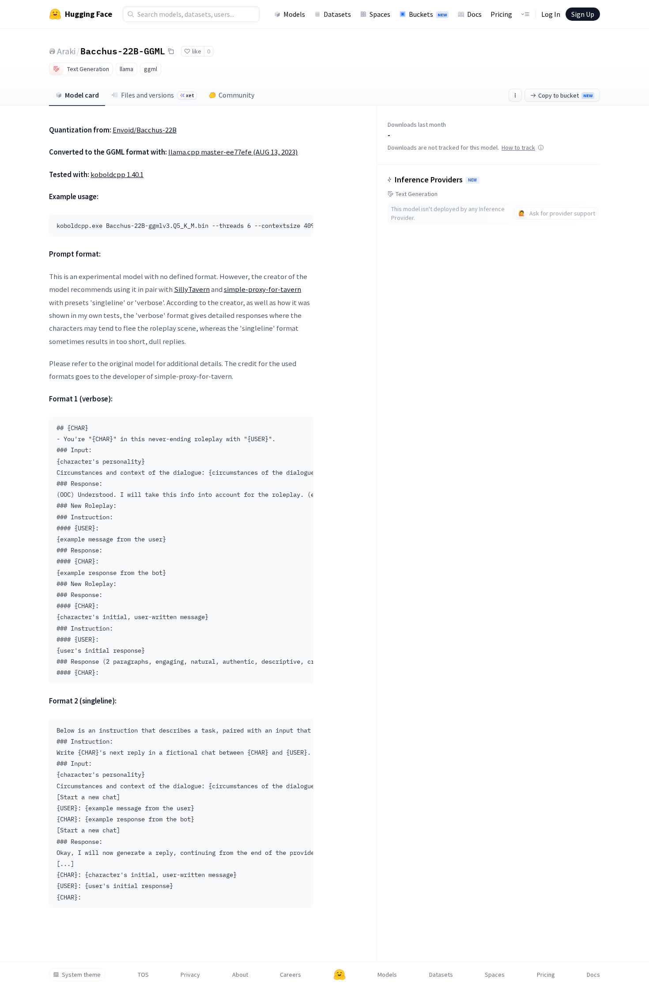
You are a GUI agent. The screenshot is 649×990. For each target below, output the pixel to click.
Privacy (190, 975)
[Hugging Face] (339, 974)
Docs (474, 14)
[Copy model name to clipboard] (171, 51)
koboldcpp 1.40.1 (117, 174)
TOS (143, 975)
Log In (550, 14)
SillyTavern (192, 289)
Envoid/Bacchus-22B (145, 130)
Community (236, 95)
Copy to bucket (565, 95)
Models (294, 14)
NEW (472, 180)
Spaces (380, 14)
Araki (66, 51)
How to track (518, 147)
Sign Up (582, 14)
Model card (82, 95)
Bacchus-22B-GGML (122, 51)
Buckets (428, 14)
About (240, 975)
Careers (290, 975)
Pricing (501, 14)
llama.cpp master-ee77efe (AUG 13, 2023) (233, 152)
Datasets (337, 14)
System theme (81, 975)
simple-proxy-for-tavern (262, 289)
